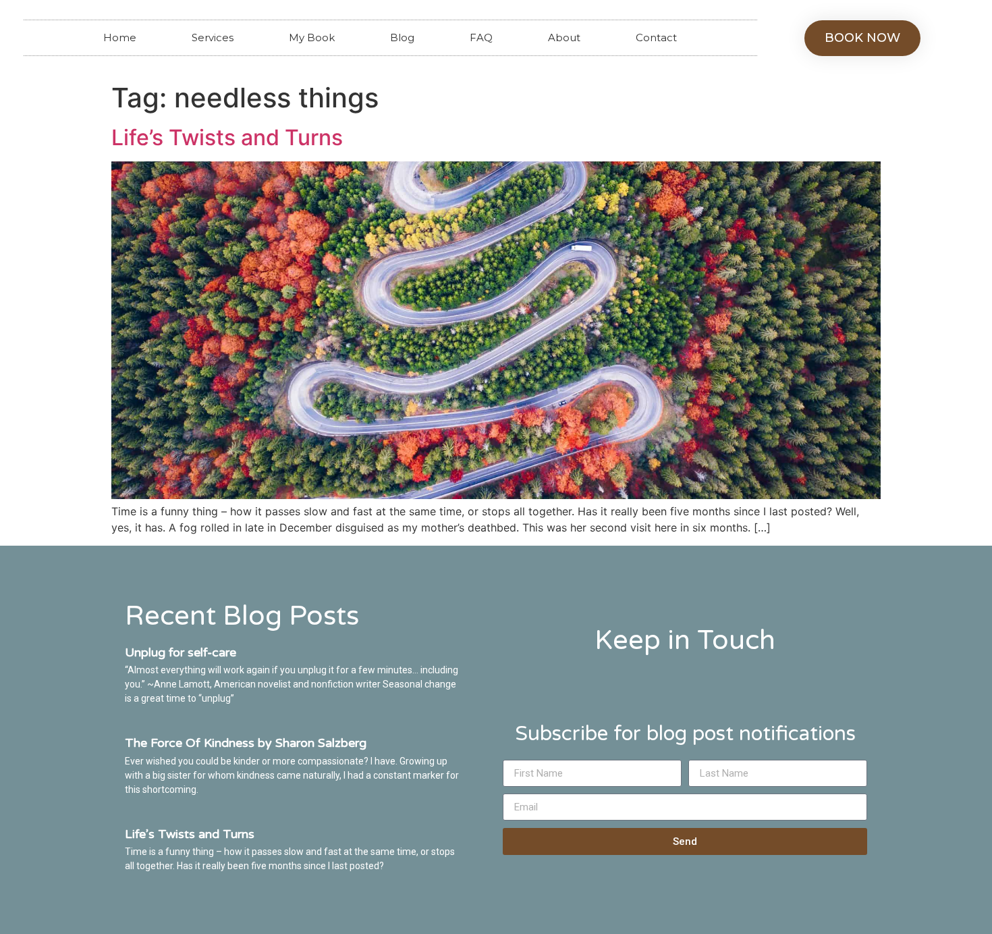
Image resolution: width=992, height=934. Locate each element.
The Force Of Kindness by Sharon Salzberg (245, 742)
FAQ (481, 37)
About (564, 37)
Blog (402, 37)
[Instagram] (730, 679)
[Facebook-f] (640, 679)
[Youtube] (685, 679)
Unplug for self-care (180, 652)
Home (119, 37)
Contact (656, 37)
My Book (312, 37)
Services (212, 37)
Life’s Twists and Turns (227, 137)
